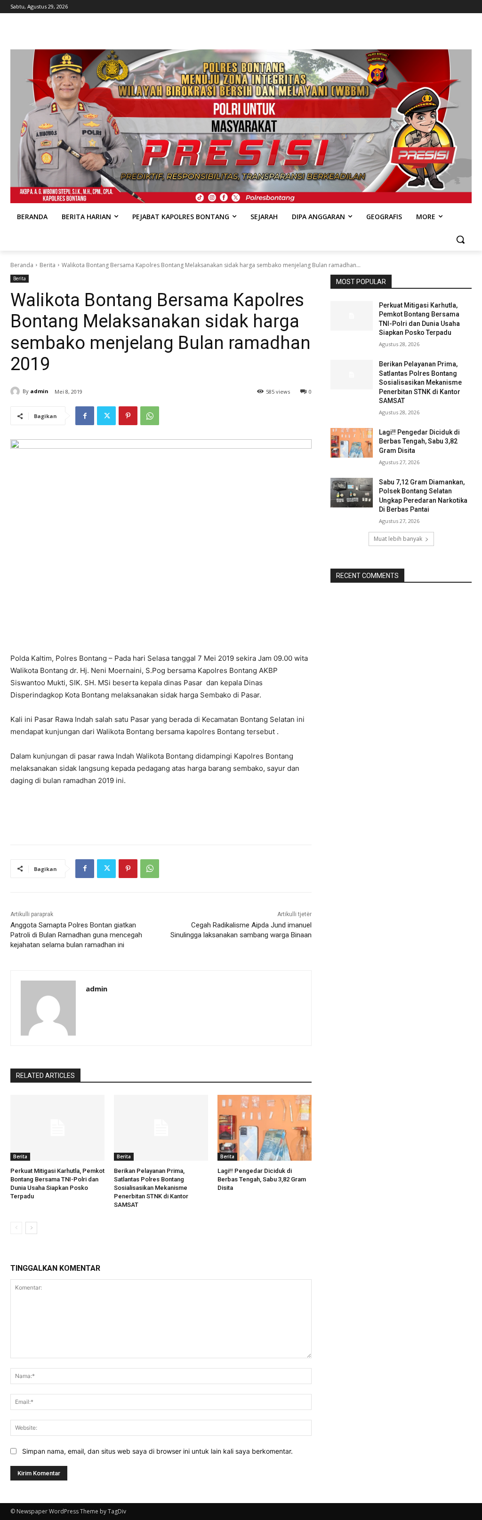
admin (39, 391)
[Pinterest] (128, 415)
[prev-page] (16, 1228)
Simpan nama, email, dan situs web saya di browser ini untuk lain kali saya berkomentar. (157, 1451)
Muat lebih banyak (398, 539)
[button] (460, 239)
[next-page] (31, 1228)
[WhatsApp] (149, 415)
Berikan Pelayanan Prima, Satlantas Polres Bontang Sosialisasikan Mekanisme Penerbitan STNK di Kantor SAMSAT (151, 1188)
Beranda (21, 265)
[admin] (16, 391)
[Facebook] (84, 415)
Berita (48, 265)
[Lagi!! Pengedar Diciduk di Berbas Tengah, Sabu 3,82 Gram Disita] (264, 1128)
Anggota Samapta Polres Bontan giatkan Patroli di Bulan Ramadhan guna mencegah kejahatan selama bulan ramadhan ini (76, 935)
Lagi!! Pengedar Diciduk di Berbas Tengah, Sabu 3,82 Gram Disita (261, 1179)
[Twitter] (106, 415)
